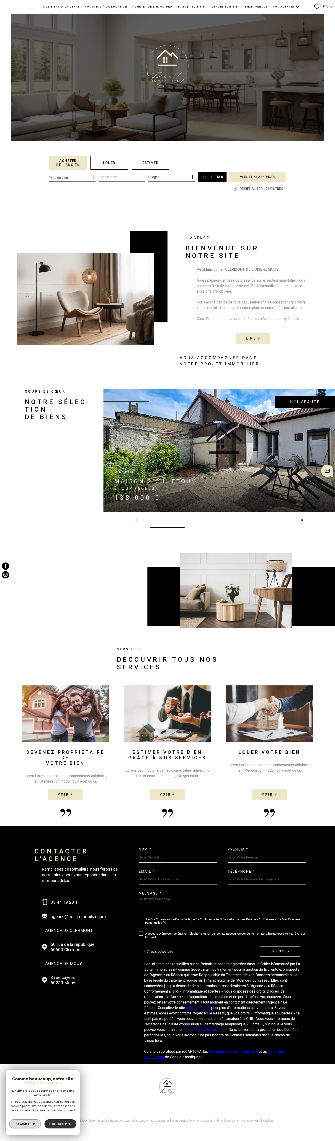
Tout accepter (60, 1124)
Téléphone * (241, 871)
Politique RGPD (251, 1120)
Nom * (145, 849)
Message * (150, 893)
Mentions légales (201, 1120)
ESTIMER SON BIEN (192, 6)
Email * (147, 871)
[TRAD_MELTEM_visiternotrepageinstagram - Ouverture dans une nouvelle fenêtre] (5, 574)
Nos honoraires (160, 1120)
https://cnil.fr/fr (198, 1008)
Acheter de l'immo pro (152, 6)
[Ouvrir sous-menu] (297, 6)
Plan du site (179, 1120)
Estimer (150, 163)
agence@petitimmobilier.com (78, 916)
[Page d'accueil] (167, 1094)
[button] (301, 520)
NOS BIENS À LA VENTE (61, 6)
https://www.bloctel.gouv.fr (206, 1029)
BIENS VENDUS (256, 6)
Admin (219, 1120)
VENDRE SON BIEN (226, 6)
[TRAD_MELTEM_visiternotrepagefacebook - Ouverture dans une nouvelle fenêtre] (5, 566)
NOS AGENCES (284, 6)
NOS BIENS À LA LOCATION (106, 6)
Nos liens (232, 1120)
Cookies (268, 1120)
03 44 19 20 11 (65, 902)
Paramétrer (25, 1124)
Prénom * (238, 849)
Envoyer (280, 951)
